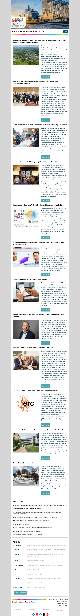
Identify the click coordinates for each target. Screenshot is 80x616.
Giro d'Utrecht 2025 (33, 569)
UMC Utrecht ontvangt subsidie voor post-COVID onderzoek (31, 520)
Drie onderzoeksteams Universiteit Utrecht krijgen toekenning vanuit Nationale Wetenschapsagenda (37, 512)
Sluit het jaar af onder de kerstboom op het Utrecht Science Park (47, 545)
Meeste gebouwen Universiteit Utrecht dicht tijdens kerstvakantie (32, 527)
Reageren (46, 609)
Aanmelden (17, 609)
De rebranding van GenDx (21, 524)
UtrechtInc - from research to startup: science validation (44, 565)
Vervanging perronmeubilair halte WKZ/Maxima (27, 534)
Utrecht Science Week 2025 (36, 587)
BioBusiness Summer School (36, 583)
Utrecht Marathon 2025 (34, 574)
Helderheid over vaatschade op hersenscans (26, 531)
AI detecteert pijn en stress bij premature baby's (27, 508)
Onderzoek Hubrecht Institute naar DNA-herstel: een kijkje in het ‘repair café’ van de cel (40, 505)
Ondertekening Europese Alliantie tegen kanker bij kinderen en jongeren (35, 517)
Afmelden (32, 609)
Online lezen (60, 610)
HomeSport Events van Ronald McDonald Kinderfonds (44, 578)
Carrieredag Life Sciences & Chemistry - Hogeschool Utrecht (46, 549)
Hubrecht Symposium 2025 (35, 560)
